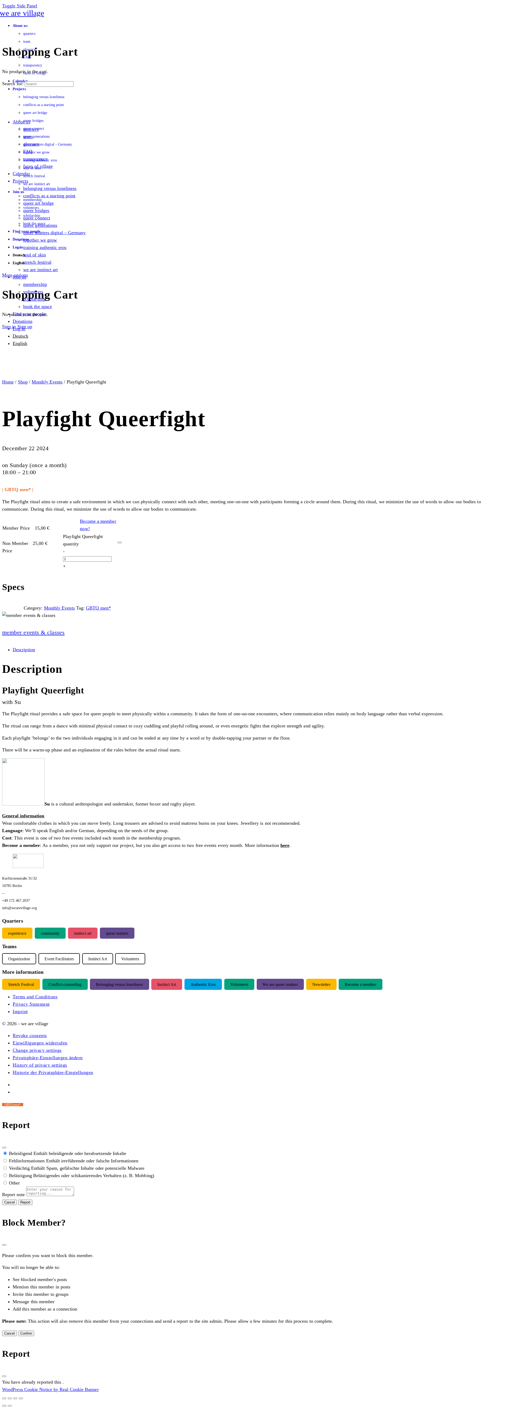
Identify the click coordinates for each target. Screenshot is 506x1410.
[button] (30, 1035)
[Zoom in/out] (4, 1398)
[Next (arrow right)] (10, 1406)
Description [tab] (24, 649)
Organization (19, 959)
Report (25, 1202)
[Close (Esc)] (4, 1147)
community (50, 933)
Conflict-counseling (65, 984)
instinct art (82, 933)
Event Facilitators (59, 959)
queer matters (117, 933)
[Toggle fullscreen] (10, 1398)
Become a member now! (98, 525)
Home (8, 382)
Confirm (26, 1333)
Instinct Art (166, 984)
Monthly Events (47, 382)
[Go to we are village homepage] (23, 13)
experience (17, 933)
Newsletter (321, 984)
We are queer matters (280, 984)
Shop (23, 382)
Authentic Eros (203, 984)
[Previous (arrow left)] (4, 1406)
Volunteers (239, 984)
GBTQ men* (98, 608)
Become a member (360, 984)
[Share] (15, 1398)
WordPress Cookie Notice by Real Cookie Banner (50, 1389)
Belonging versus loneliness (119, 984)
